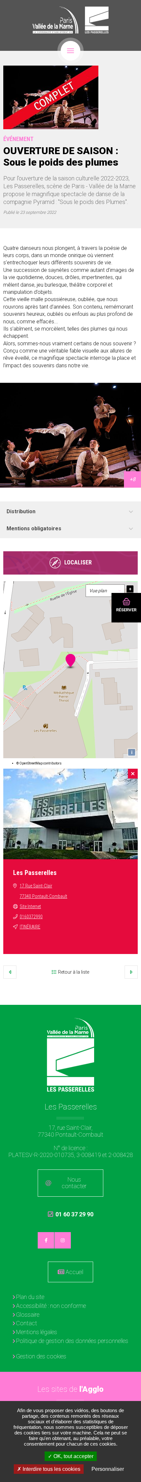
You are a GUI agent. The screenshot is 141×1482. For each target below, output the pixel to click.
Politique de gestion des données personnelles (72, 1340)
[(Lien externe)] (55, 20)
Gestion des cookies (41, 1356)
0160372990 (31, 916)
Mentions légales (36, 1332)
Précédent (9, 972)
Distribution (21, 511)
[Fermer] (133, 774)
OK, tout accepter (72, 1456)
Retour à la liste (73, 972)
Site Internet (30, 906)
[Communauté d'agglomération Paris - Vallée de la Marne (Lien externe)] (71, 1027)
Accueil (74, 1272)
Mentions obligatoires (34, 528)
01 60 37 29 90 (70, 1217)
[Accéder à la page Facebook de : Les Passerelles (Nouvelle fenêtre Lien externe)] (46, 1240)
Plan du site (30, 1296)
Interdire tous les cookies (50, 1469)
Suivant (131, 972)
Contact (26, 1323)
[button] (50, 97)
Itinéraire (30, 926)
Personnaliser (107, 1469)
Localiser (78, 562)
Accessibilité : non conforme (51, 1305)
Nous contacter (74, 1183)
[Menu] (70, 50)
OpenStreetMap (31, 763)
